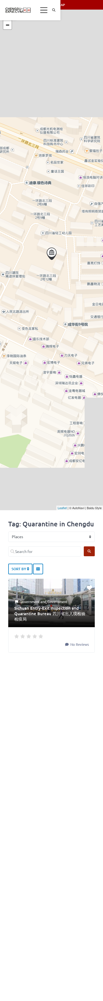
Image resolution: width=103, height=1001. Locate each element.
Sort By (19, 568)
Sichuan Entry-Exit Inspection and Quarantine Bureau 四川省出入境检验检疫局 (49, 613)
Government (30, 601)
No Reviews (79, 644)
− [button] (7, 25)
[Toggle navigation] (44, 10)
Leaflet (62, 508)
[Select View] (38, 569)
